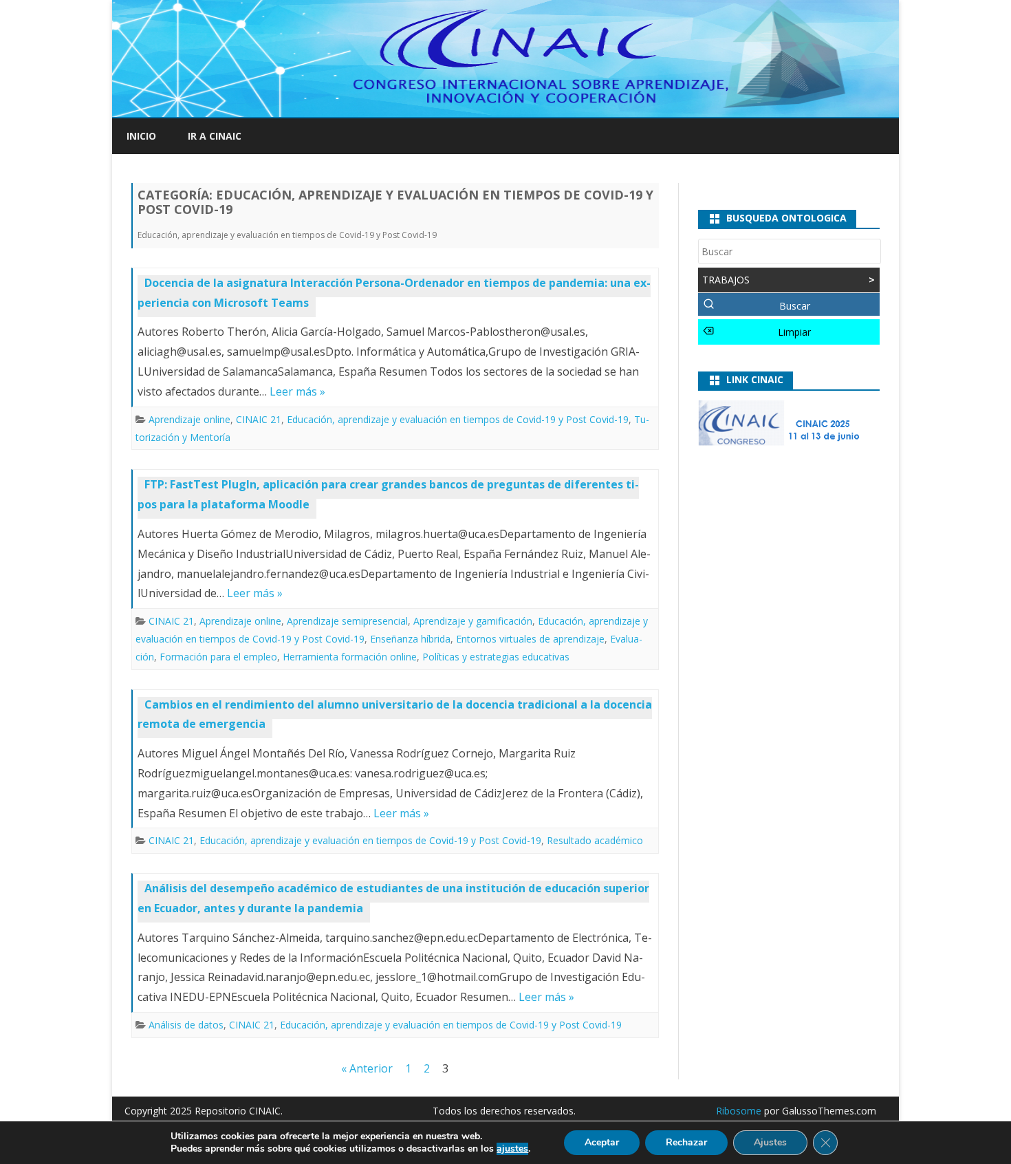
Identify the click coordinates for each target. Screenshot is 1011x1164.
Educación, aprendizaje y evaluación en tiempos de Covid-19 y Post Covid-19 (458, 419)
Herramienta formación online (350, 656)
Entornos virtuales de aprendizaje (530, 638)
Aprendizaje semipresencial (347, 620)
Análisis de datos (186, 1024)
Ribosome (738, 1110)
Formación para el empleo (218, 656)
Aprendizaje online (189, 419)
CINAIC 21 (258, 419)
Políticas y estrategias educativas (495, 656)
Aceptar (602, 1142)
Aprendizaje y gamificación (472, 620)
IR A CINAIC (214, 135)
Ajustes (770, 1142)
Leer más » (297, 391)
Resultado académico (595, 840)
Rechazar (686, 1142)
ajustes (512, 1149)
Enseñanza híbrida (410, 638)
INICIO (141, 135)
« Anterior (367, 1068)
